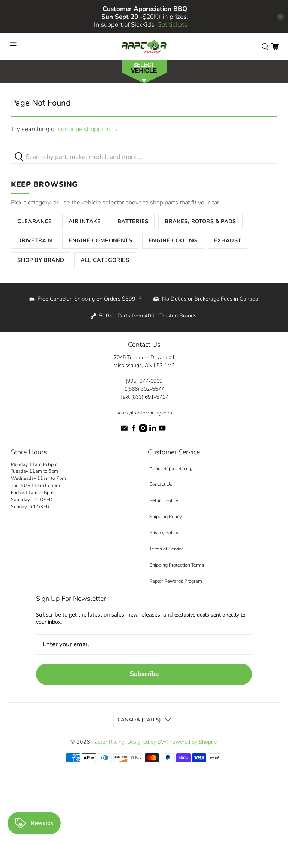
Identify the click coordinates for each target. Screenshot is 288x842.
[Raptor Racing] (144, 46)
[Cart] (275, 46)
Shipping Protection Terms (176, 565)
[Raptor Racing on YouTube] (162, 430)
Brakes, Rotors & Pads (200, 221)
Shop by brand (40, 260)
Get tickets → (176, 24)
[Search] (265, 46)
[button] (144, 71)
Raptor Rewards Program (175, 581)
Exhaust (228, 240)
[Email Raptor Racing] (124, 430)
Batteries (132, 221)
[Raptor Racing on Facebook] (133, 430)
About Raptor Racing (170, 468)
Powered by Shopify (192, 741)
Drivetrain (34, 240)
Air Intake (85, 221)
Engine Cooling (173, 240)
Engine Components (100, 240)
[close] (280, 17)
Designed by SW (146, 741)
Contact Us (160, 484)
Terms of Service (166, 549)
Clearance (34, 221)
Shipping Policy (165, 516)
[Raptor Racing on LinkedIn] (152, 430)
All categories (105, 260)
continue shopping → (88, 129)
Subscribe (144, 674)
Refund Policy (163, 500)
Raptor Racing (108, 741)
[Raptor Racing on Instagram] (143, 430)
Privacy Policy (163, 532)
